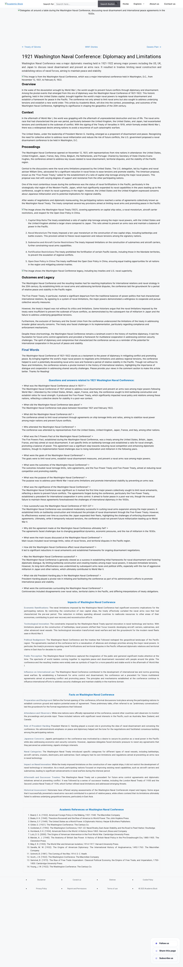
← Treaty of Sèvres (31, 47)
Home (126, 4)
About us (154, 4)
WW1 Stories (91, 47)
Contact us (170, 4)
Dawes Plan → (154, 47)
